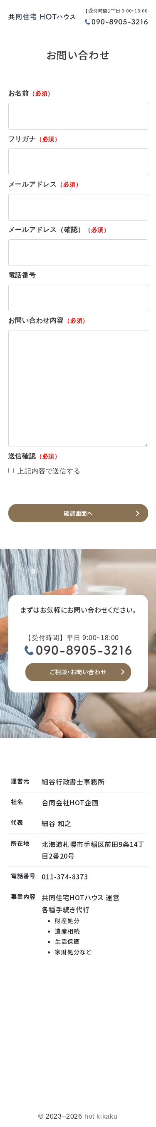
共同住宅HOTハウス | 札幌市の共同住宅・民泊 (41, 21)
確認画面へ (78, 513)
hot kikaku (101, 1116)
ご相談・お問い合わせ (78, 672)
